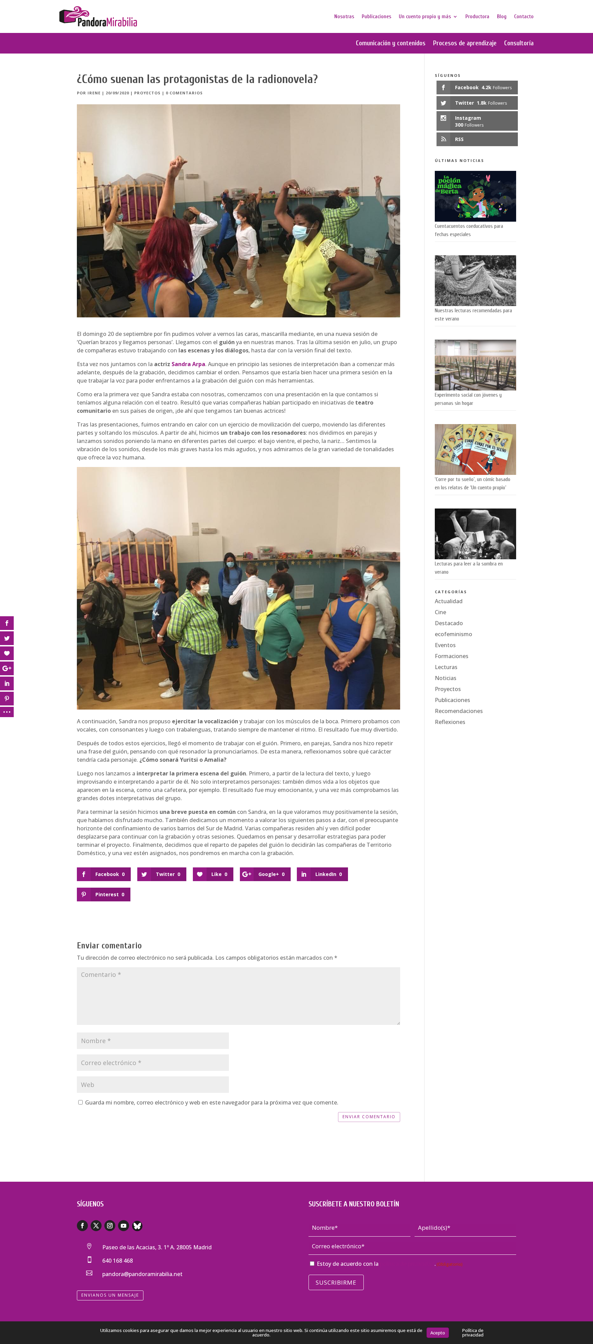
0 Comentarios (184, 92)
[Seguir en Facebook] (82, 1225)
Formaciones (451, 656)
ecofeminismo (453, 634)
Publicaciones (376, 16)
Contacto (524, 16)
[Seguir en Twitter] (96, 1225)
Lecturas (446, 667)
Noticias (445, 678)
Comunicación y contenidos (391, 44)
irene (94, 92)
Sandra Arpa (188, 364)
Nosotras (344, 16)
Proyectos (147, 92)
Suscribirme (336, 1282)
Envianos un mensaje (110, 1295)
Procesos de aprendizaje (465, 44)
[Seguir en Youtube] (123, 1225)
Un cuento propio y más (425, 16)
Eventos (445, 645)
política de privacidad (407, 1263)
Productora (477, 16)
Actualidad (449, 601)
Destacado (449, 623)
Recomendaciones (459, 711)
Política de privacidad (473, 1332)
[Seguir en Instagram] (109, 1225)
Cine (440, 612)
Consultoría (519, 44)
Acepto (437, 1333)
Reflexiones (450, 722)
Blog (502, 16)
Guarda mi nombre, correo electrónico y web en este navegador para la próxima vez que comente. (211, 1102)
